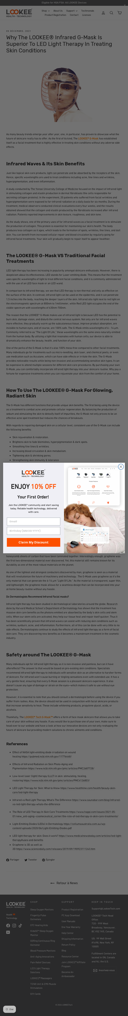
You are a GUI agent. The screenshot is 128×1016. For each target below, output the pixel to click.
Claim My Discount (34, 542)
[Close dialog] (121, 466)
